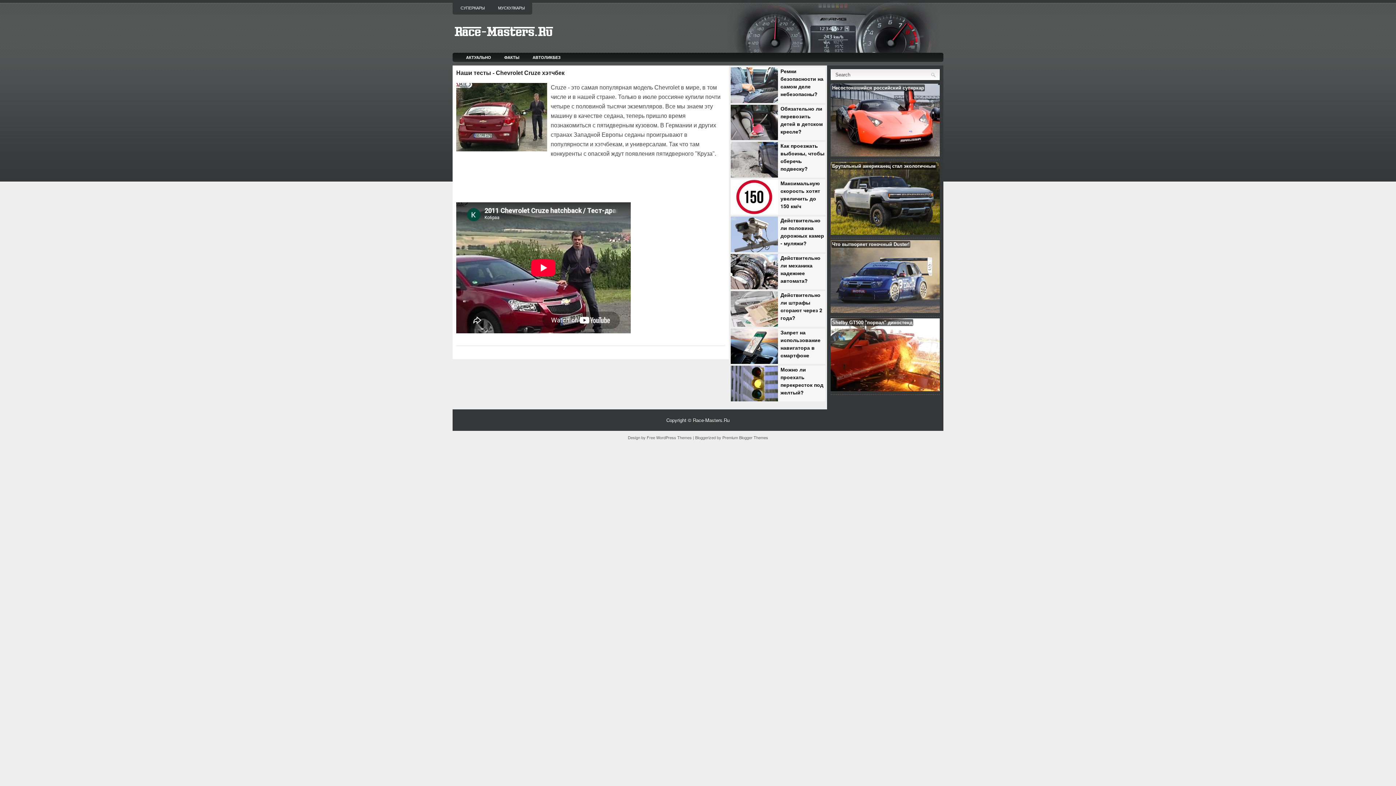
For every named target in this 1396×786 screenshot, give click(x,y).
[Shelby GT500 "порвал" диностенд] (885, 389)
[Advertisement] (541, 179)
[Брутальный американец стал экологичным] (885, 233)
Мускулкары (511, 8)
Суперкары (473, 8)
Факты (512, 57)
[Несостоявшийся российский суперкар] (885, 154)
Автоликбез (547, 57)
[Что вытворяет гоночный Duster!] (885, 311)
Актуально (478, 57)
